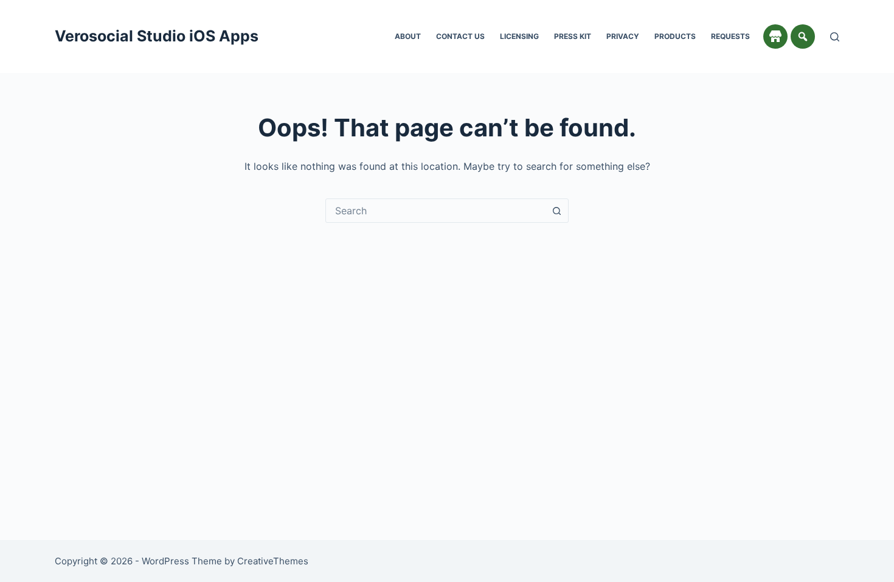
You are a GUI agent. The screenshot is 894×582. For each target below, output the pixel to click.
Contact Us (460, 36)
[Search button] (556, 210)
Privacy (622, 36)
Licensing (519, 36)
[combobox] (435, 210)
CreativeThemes (272, 561)
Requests (730, 36)
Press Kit (572, 36)
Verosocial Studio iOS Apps (156, 36)
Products (675, 36)
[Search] (834, 36)
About (408, 36)
